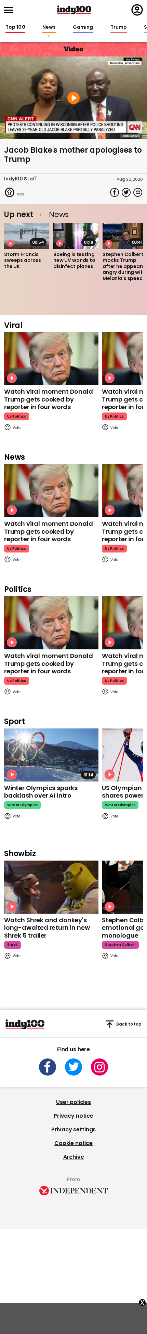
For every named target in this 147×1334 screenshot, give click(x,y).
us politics (16, 416)
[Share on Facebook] (114, 192)
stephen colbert (120, 944)
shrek (12, 944)
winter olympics (22, 805)
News (49, 27)
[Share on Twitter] (126, 192)
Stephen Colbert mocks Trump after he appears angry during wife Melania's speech (124, 266)
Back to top (129, 1024)
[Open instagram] (99, 1067)
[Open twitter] (73, 1067)
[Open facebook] (47, 1067)
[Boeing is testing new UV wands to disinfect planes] (75, 236)
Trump (118, 27)
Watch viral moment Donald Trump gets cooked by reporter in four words (48, 399)
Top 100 (15, 27)
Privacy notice (73, 1116)
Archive (73, 1157)
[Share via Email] (137, 192)
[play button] (73, 97)
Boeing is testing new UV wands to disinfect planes (74, 260)
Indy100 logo (74, 9)
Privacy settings (73, 1129)
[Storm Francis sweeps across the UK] (26, 236)
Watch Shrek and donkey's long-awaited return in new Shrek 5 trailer (47, 928)
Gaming (83, 27)
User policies (73, 1102)
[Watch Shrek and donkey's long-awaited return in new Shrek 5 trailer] (51, 887)
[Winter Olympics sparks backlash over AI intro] (51, 755)
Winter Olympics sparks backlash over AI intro (41, 792)
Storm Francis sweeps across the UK (22, 260)
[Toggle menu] (10, 10)
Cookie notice (73, 1143)
